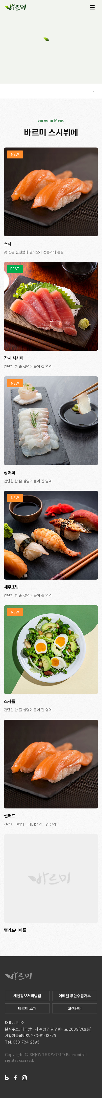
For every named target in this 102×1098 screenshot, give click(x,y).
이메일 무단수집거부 (75, 996)
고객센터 (75, 1008)
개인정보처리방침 (27, 996)
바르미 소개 (27, 1008)
